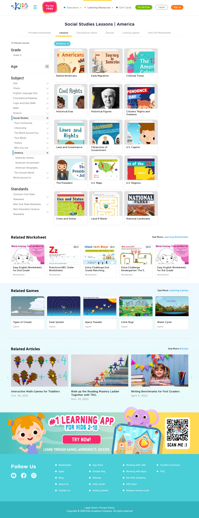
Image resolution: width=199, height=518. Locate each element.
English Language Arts (25, 93)
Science (17, 112)
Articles (183, 348)
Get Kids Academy (136, 477)
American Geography (26, 167)
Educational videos (87, 32)
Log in (162, 7)
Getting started (100, 490)
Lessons (63, 32)
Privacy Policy (107, 507)
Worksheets (65, 464)
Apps (61, 471)
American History (24, 157)
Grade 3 (17, 55)
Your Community (23, 122)
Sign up (177, 7)
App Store (98, 464)
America (18, 152)
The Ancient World (24, 172)
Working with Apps (136, 471)
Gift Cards (124, 7)
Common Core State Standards (24, 197)
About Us (64, 484)
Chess (16, 88)
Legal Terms (91, 507)
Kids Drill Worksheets (159, 32)
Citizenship (20, 127)
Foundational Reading (25, 98)
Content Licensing (170, 464)
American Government (27, 162)
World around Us (22, 177)
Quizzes (110, 32)
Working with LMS (136, 464)
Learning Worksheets (175, 236)
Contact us (64, 490)
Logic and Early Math (24, 103)
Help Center (99, 484)
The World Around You (26, 132)
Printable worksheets (39, 32)
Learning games (131, 32)
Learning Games (178, 290)
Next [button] (190, 377)
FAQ (162, 471)
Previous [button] (8, 377)
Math (16, 108)
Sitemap (97, 477)
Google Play (99, 471)
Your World (20, 137)
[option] (27, 261)
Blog (61, 477)
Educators (72, 7)
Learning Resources (98, 7)
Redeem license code (137, 490)
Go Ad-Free (144, 7)
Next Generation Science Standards (26, 212)
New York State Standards (27, 204)
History (18, 142)
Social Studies (20, 117)
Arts (15, 83)
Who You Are (21, 147)
